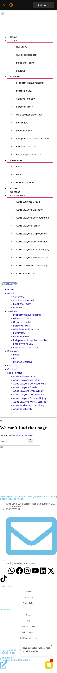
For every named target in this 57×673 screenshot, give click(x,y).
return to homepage (24, 435)
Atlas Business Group (28, 201)
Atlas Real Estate (26, 273)
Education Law (24, 130)
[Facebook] (19, 570)
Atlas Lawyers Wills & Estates (32, 257)
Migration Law (24, 90)
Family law (22, 122)
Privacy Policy (28, 603)
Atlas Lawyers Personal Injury (32, 249)
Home (13, 37)
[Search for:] (14, 441)
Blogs (19, 166)
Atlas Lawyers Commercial (31, 241)
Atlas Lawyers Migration (29, 209)
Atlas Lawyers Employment (31, 233)
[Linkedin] (43, 570)
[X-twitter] (51, 570)
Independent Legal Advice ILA (33, 138)
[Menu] (2, 281)
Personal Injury (24, 106)
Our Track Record (26, 55)
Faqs (18, 174)
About (13, 40)
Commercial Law (25, 98)
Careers (15, 188)
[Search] (30, 441)
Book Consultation (28, 632)
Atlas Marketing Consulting (31, 265)
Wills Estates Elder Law (29, 114)
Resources (16, 160)
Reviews (20, 70)
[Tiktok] (3, 578)
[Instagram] (27, 570)
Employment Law (26, 146)
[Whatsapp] (11, 570)
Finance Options (25, 182)
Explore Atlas (17, 195)
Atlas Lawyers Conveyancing (32, 217)
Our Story (21, 47)
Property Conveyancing (30, 82)
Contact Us (28, 597)
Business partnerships (28, 154)
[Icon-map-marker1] (3, 570)
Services (15, 76)
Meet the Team (25, 62)
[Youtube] (35, 570)
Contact (15, 192)
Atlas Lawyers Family (28, 225)
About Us (28, 591)
